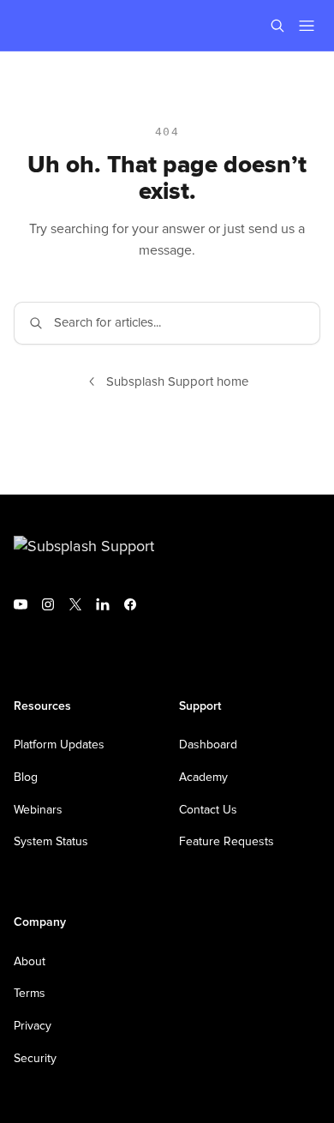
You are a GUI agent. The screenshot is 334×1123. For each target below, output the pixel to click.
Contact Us (208, 810)
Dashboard (208, 745)
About (29, 962)
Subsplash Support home (177, 381)
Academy (203, 778)
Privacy (32, 1026)
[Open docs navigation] (306, 25)
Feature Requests (226, 842)
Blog (26, 778)
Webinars (38, 810)
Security (35, 1059)
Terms (29, 994)
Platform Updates (59, 745)
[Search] (277, 25)
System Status (51, 842)
